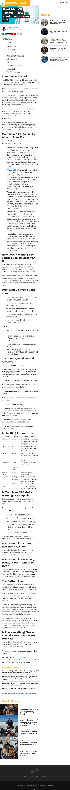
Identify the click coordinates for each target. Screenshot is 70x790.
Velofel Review (20, 657)
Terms (31, 776)
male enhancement (25, 694)
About (25, 776)
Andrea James (14, 27)
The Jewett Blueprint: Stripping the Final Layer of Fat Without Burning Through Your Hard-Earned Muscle (20, 677)
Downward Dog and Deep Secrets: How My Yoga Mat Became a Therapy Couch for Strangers (20, 671)
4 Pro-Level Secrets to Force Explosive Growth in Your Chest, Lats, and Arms (20, 684)
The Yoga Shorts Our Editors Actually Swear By (18, 689)
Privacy (37, 776)
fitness (15, 694)
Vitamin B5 (11, 170)
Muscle (33, 694)
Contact (44, 776)
